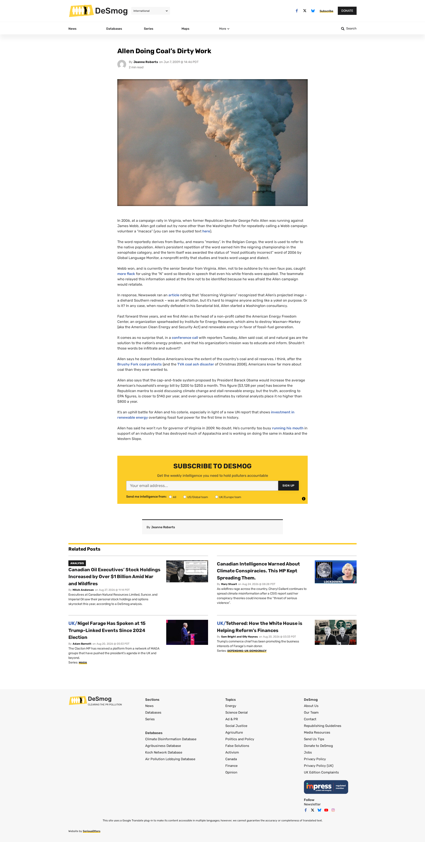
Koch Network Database (163, 752)
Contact (310, 719)
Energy (230, 706)
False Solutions (237, 746)
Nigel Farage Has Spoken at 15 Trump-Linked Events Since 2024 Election (107, 630)
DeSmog (111, 11)
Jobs (308, 752)
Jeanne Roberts (145, 62)
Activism (232, 752)
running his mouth (287, 428)
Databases (153, 712)
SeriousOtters (91, 831)
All (174, 497)
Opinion (231, 772)
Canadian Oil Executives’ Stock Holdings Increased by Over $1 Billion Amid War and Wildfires (114, 576)
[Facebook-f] (296, 10)
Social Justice (236, 726)
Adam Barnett (82, 643)
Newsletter (312, 804)
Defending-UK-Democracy (247, 650)
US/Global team (197, 497)
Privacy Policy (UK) (318, 766)
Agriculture (234, 732)
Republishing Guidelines (322, 726)
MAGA (83, 662)
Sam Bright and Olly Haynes (239, 636)
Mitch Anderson (83, 589)
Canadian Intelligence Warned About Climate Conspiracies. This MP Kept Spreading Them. (258, 571)
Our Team (311, 712)
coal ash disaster (195, 364)
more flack (126, 274)
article (173, 295)
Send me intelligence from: (146, 496)
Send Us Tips (314, 739)
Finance (231, 766)
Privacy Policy (315, 759)
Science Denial (236, 712)
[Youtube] (326, 810)
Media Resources (317, 732)
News (149, 706)
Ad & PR (231, 719)
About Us (311, 706)
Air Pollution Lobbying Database (170, 759)
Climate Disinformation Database (170, 739)
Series (150, 719)
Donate (347, 11)
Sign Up (288, 485)
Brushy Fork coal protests (140, 364)
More (222, 29)
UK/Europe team (230, 497)
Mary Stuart (229, 584)
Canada (231, 759)
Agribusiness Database (163, 746)
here (206, 231)
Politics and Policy (239, 739)
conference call (185, 338)
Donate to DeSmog (318, 746)
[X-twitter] (304, 10)
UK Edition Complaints (321, 772)
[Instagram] (333, 810)
